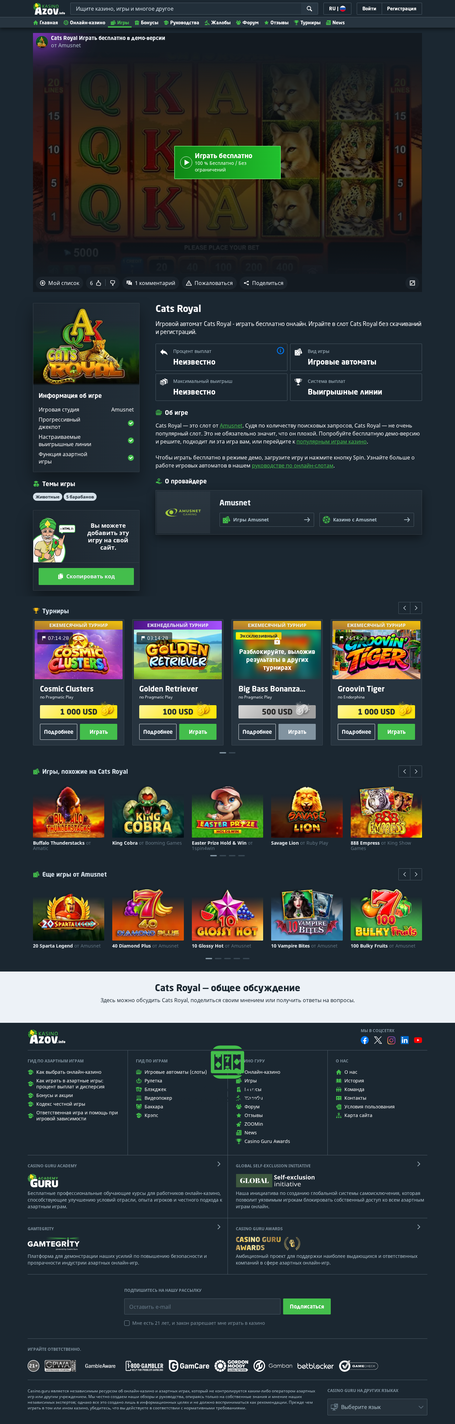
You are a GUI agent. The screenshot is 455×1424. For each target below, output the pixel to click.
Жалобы (220, 22)
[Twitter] (378, 1040)
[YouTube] (418, 1040)
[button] (263, 283)
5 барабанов (80, 497)
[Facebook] (365, 1040)
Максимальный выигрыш (202, 381)
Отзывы (279, 22)
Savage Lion (299, 843)
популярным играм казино (331, 441)
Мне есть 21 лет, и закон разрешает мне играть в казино (198, 1323)
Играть (99, 731)
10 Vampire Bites (304, 946)
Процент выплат (192, 351)
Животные (48, 497)
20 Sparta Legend (67, 946)
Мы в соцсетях (377, 1030)
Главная (49, 22)
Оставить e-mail (144, 1301)
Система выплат (326, 381)
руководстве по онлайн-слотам (292, 465)
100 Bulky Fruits (383, 946)
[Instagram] (391, 1040)
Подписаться (307, 1306)
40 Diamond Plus (145, 946)
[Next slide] (416, 608)
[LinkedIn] (405, 1040)
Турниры (310, 22)
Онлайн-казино (87, 22)
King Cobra (147, 843)
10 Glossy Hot (221, 946)
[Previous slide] (404, 608)
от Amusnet (66, 45)
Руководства (184, 22)
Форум (250, 22)
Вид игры (318, 351)
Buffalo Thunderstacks (62, 845)
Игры (123, 22)
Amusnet (231, 425)
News (338, 22)
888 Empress (381, 845)
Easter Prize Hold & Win (222, 845)
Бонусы (149, 22)
